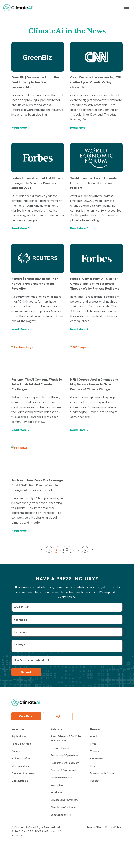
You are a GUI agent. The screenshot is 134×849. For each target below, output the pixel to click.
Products (56, 792)
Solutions (56, 728)
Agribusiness (18, 736)
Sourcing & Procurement (64, 770)
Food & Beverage (21, 743)
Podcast (94, 780)
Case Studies (19, 780)
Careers (94, 751)
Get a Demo (26, 716)
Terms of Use (94, 827)
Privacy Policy (113, 827)
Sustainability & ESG (62, 777)
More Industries (20, 766)
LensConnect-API (61, 814)
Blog (92, 766)
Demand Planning (60, 748)
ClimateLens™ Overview (64, 799)
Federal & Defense (21, 758)
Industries (17, 728)
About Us (95, 736)
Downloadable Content (103, 773)
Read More (19, 127)
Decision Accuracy (23, 773)
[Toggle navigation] (127, 8)
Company (96, 728)
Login (58, 716)
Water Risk (57, 785)
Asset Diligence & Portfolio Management (66, 738)
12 (85, 549)
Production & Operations (64, 755)
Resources (96, 758)
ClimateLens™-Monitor (64, 807)
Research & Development (65, 762)
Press (93, 743)
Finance (15, 751)
